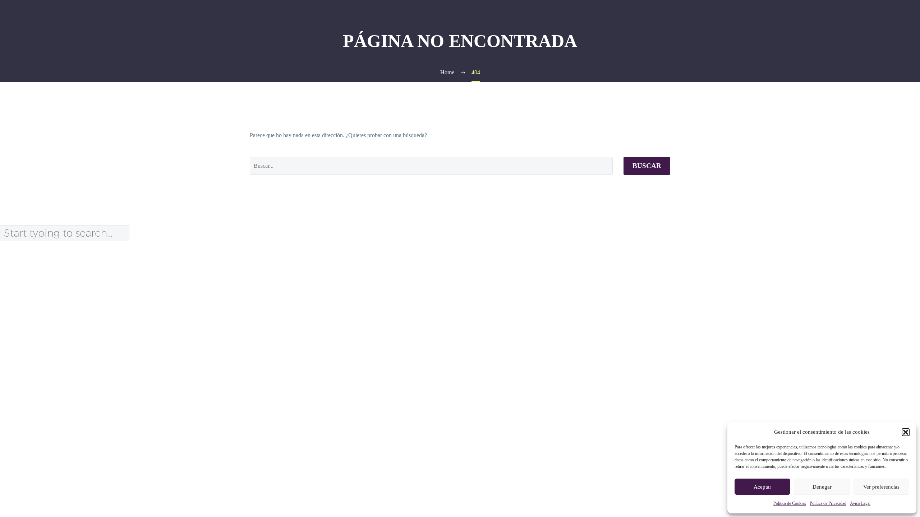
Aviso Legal (860, 503)
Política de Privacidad (828, 503)
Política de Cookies (789, 503)
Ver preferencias (881, 487)
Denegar (822, 487)
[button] (905, 432)
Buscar (646, 165)
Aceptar (762, 487)
